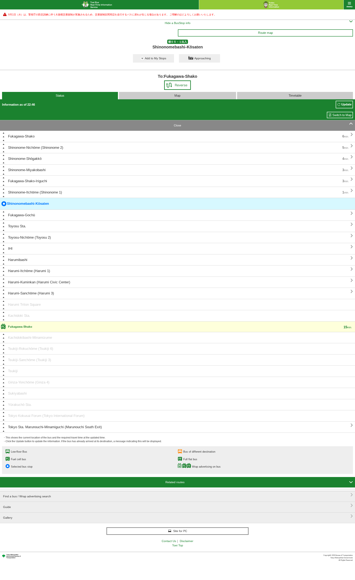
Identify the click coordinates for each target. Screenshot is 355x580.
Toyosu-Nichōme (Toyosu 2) (29, 237)
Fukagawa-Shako (21, 136)
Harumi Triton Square (24, 305)
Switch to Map (342, 115)
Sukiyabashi (17, 393)
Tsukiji (13, 371)
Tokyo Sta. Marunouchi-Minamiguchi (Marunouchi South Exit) (55, 427)
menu (349, 4)
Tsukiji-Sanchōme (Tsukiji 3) (29, 360)
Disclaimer (186, 541)
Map (177, 95)
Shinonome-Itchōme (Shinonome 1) (35, 192)
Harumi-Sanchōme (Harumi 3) (31, 293)
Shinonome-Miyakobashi (27, 170)
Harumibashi (17, 260)
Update (346, 104)
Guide (178, 505)
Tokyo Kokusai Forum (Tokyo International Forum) (46, 416)
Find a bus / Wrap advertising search (178, 494)
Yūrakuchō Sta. (20, 405)
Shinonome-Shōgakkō (24, 159)
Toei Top (177, 545)
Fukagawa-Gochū (21, 215)
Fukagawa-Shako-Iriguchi (27, 181)
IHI (10, 249)
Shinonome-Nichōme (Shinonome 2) (35, 148)
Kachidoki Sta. (19, 316)
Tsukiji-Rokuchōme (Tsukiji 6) (30, 349)
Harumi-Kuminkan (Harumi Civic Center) (39, 282)
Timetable (295, 95)
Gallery (178, 516)
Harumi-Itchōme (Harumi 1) (29, 271)
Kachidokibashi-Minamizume (30, 338)
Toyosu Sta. (17, 226)
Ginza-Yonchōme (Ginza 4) (29, 382)
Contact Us (169, 541)
